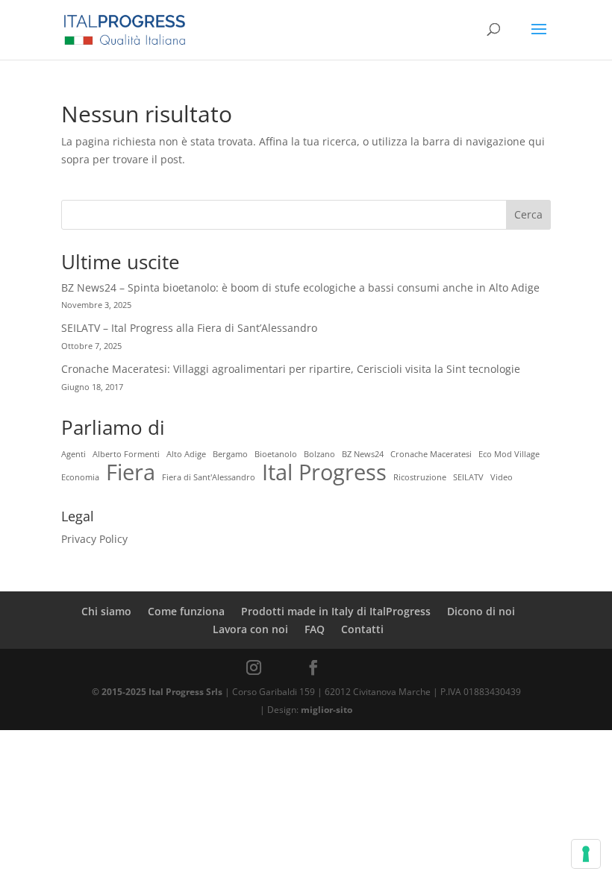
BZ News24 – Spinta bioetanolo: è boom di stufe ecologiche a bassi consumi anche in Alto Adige (300, 287)
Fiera (130, 473)
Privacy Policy (94, 539)
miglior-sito (326, 709)
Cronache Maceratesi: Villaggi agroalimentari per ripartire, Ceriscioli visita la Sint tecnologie (290, 369)
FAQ (315, 629)
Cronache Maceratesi (431, 454)
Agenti (73, 454)
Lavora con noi (250, 629)
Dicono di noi (481, 611)
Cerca (528, 214)
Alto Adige (186, 454)
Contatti (362, 629)
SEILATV (468, 477)
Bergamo (230, 454)
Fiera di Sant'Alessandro (208, 477)
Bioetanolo (276, 454)
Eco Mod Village (509, 454)
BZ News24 (363, 454)
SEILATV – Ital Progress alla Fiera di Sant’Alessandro (189, 328)
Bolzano (319, 454)
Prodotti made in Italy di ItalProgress (336, 611)
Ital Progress (324, 473)
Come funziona (186, 611)
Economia (80, 477)
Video (501, 477)
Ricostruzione (419, 477)
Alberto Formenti (126, 454)
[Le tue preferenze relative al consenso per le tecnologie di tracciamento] (586, 854)
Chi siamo (106, 611)
